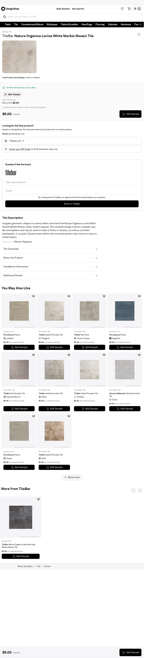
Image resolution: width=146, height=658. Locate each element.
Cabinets (112, 24)
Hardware (126, 24)
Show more (74, 477)
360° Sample (14, 94)
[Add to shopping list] (33, 296)
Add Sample (132, 114)
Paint (8, 24)
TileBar (8, 36)
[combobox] (72, 16)
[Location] (122, 8)
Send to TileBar (72, 203)
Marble (5, 32)
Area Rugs (87, 24)
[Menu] (137, 8)
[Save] (139, 34)
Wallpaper (52, 24)
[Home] (11, 8)
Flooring (100, 24)
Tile (16, 24)
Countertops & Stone (32, 24)
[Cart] (129, 8)
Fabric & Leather (69, 24)
